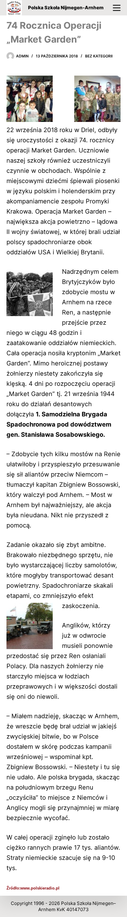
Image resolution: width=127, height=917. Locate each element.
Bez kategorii (99, 56)
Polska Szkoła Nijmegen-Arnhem (66, 7)
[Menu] (117, 8)
